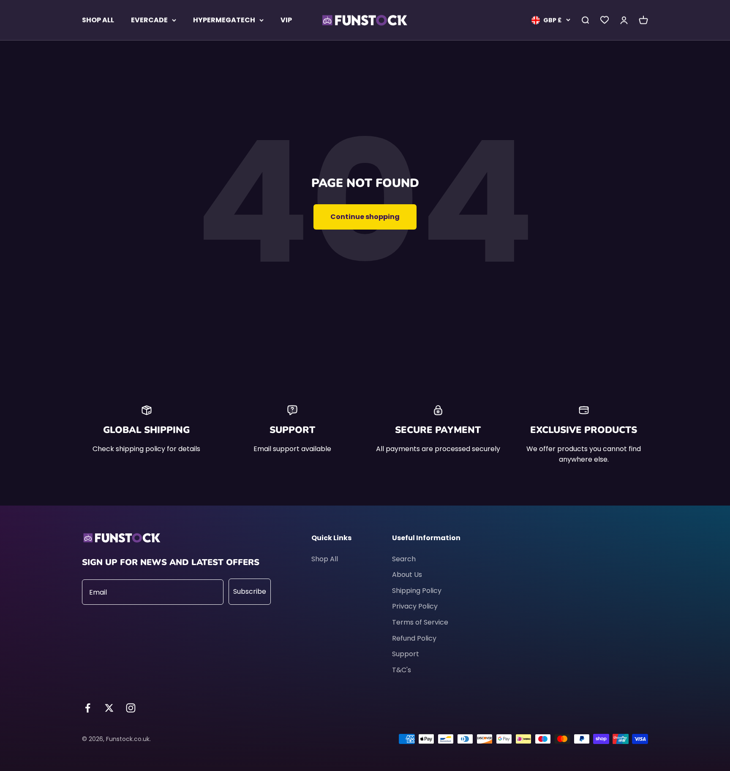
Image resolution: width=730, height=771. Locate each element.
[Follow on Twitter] (109, 708)
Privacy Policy (415, 606)
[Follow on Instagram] (130, 708)
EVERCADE (149, 20)
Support (405, 654)
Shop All (324, 559)
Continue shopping (365, 217)
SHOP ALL (98, 20)
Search (404, 559)
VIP (286, 20)
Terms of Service (420, 622)
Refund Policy (414, 638)
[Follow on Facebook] (87, 708)
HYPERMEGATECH (224, 20)
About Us (407, 574)
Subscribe (249, 591)
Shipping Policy (416, 590)
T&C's (401, 670)
